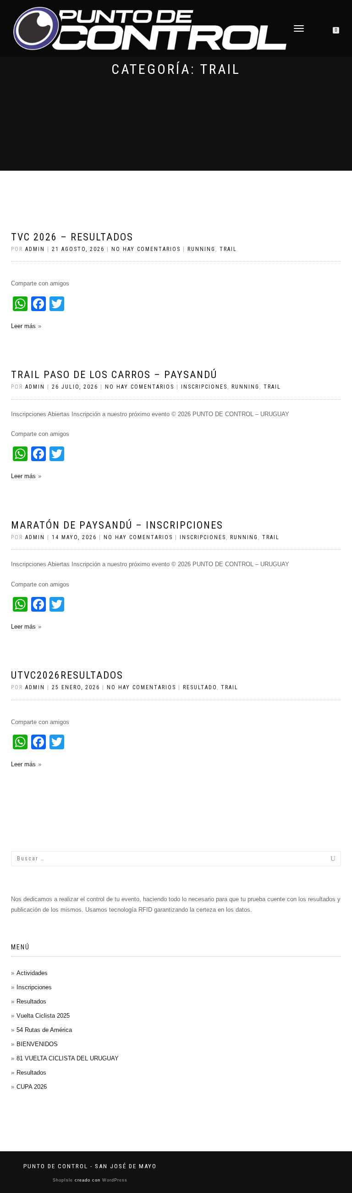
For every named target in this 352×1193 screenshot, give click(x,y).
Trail (228, 249)
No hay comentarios (146, 249)
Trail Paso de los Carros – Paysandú (114, 374)
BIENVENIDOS (37, 1044)
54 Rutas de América (44, 1029)
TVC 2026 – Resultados (72, 237)
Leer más (23, 326)
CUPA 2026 (31, 1086)
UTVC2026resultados (67, 675)
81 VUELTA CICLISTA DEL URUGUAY (67, 1058)
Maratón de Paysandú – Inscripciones (117, 525)
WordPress (113, 1180)
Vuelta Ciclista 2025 (43, 1015)
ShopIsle (64, 1180)
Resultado (200, 687)
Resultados (31, 1001)
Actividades (32, 973)
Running (201, 249)
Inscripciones (204, 387)
